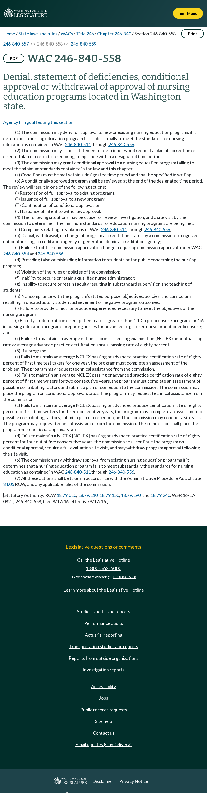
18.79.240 (160, 495)
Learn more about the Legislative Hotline (103, 590)
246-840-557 (16, 44)
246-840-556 (121, 144)
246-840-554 (16, 253)
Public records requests (103, 709)
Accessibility (103, 686)
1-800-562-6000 (103, 568)
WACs (67, 33)
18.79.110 (88, 495)
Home (9, 33)
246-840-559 (83, 44)
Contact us (103, 733)
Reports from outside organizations (103, 658)
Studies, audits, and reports (103, 611)
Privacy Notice (133, 781)
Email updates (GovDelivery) (103, 744)
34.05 (8, 484)
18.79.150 (109, 495)
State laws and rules (37, 33)
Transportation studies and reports (103, 646)
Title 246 (85, 33)
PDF (14, 58)
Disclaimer (102, 781)
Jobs (103, 698)
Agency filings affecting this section (38, 122)
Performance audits (103, 623)
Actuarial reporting (103, 635)
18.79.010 (66, 495)
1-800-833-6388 (124, 577)
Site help (103, 721)
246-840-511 (78, 144)
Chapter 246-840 (114, 33)
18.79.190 (131, 495)
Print (192, 33)
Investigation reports (103, 669)
